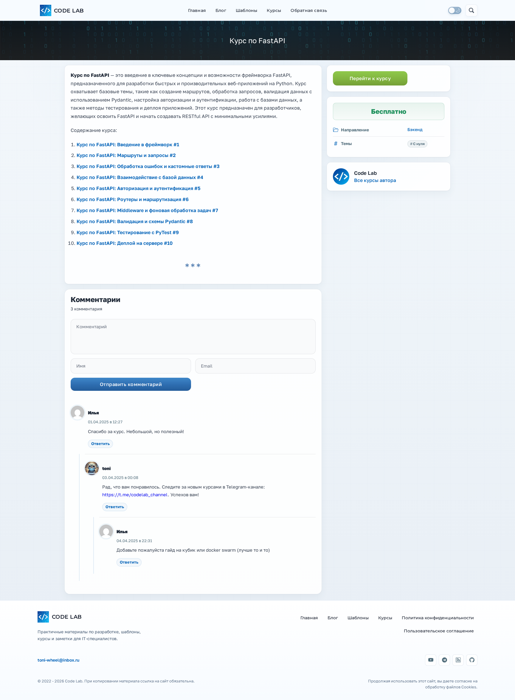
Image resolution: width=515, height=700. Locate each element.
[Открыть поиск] (471, 10)
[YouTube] (430, 660)
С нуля (419, 143)
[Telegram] (444, 660)
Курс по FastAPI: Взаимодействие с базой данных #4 (140, 177)
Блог (220, 10)
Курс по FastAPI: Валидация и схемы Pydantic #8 (135, 221)
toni (106, 468)
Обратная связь (309, 10)
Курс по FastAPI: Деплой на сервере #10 (125, 243)
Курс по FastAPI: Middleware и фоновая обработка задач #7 (147, 210)
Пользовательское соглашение (439, 631)
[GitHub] (471, 660)
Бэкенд (415, 129)
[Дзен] (458, 660)
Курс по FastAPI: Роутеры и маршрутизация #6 (133, 199)
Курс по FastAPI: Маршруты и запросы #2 (126, 155)
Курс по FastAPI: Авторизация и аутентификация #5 (139, 188)
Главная (197, 10)
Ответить (100, 443)
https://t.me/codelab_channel (135, 494)
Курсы (274, 10)
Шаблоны (246, 10)
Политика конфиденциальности (438, 617)
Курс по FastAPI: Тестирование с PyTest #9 (128, 232)
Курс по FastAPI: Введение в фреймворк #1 (128, 144)
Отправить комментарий (131, 384)
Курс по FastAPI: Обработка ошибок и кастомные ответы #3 (148, 166)
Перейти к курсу (370, 78)
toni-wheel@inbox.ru (58, 660)
